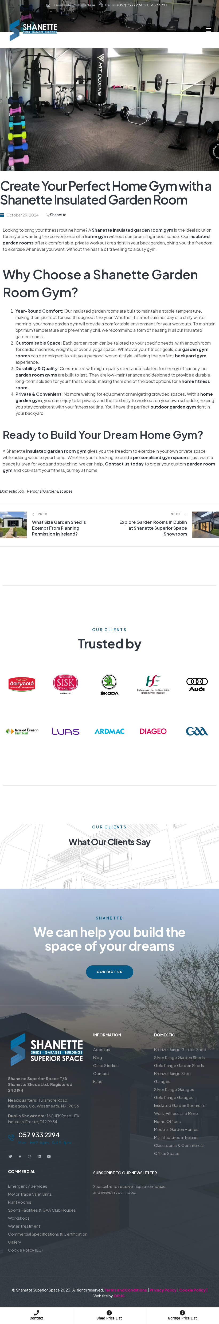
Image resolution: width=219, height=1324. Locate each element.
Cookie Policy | (193, 1290)
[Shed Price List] (109, 1312)
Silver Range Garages (174, 1089)
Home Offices (167, 1121)
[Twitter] (10, 1156)
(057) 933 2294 (129, 5)
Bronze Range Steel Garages (172, 1077)
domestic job (12, 491)
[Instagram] (29, 1156)
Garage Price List (182, 1318)
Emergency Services (27, 1185)
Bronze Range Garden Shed (180, 1049)
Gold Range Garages (173, 1097)
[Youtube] (49, 1156)
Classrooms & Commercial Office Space (179, 1149)
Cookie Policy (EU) (25, 1249)
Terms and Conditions (125, 1290)
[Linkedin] (39, 1156)
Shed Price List (109, 1318)
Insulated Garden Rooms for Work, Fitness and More (180, 1109)
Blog (97, 1057)
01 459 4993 (157, 5)
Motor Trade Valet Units (30, 1193)
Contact (36, 1318)
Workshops (19, 1217)
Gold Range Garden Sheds (179, 1065)
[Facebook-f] (20, 1156)
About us (101, 1049)
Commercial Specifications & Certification (47, 1233)
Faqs (97, 1081)
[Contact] (36, 1312)
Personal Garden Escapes (50, 491)
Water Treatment (24, 1225)
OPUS (119, 1295)
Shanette (58, 214)
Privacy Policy (163, 1290)
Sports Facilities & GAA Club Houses (42, 1209)
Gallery (14, 1241)
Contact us (117, 464)
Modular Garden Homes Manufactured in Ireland (176, 1133)
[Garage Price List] (182, 1312)
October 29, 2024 (22, 215)
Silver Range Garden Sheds (179, 1057)
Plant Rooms (19, 1201)
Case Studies (106, 1065)
